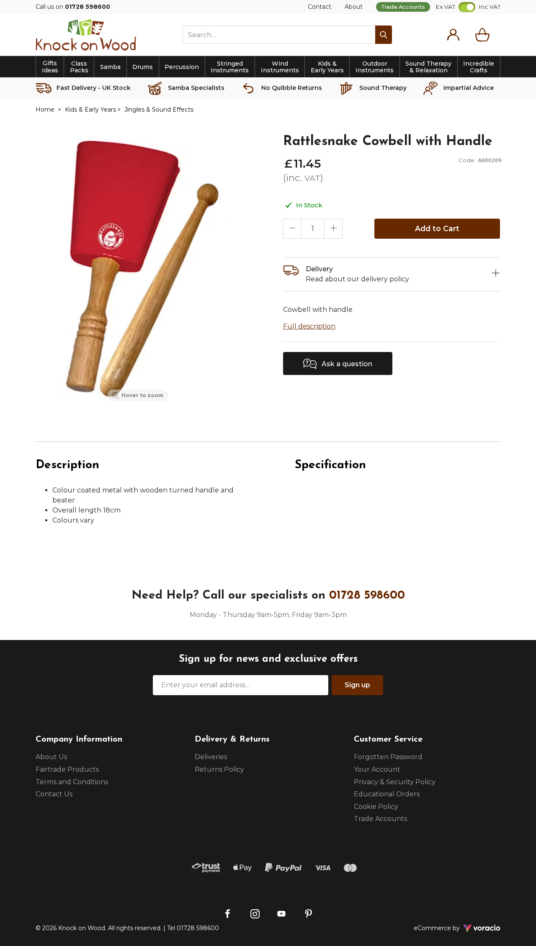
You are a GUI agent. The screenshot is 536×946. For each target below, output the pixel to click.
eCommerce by (448, 928)
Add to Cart (437, 228)
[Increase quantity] (333, 229)
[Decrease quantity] (292, 229)
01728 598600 (367, 596)
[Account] (453, 35)
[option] (138, 269)
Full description (309, 326)
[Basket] (484, 35)
